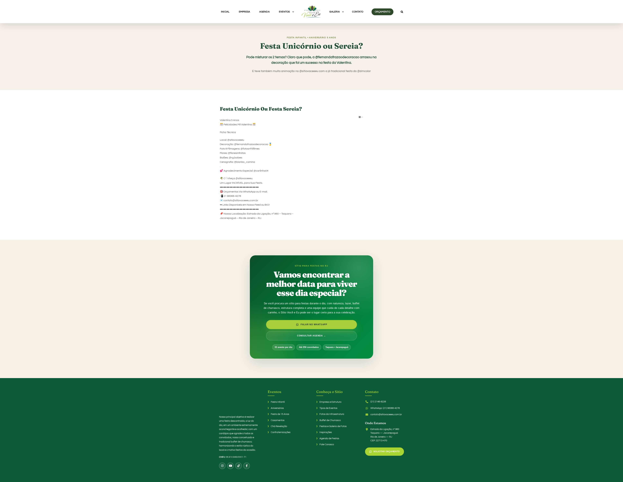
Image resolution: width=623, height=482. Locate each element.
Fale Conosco (326, 444)
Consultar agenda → (311, 335)
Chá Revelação (279, 426)
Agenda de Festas (329, 438)
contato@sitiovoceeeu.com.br (386, 414)
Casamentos (277, 420)
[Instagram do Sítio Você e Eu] (222, 466)
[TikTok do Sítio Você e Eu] (238, 466)
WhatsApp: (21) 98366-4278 (385, 408)
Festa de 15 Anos (280, 414)
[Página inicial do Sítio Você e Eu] (238, 400)
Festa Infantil (278, 402)
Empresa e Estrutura (330, 402)
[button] (387, 11)
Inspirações (325, 432)
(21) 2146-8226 (378, 401)
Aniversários (277, 408)
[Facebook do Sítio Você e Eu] (246, 466)
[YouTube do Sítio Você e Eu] (230, 466)
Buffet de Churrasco (330, 420)
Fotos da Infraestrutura (331, 414)
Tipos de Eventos (328, 408)
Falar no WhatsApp (314, 324)
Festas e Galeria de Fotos (333, 426)
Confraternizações (280, 432)
